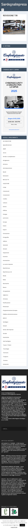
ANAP (4, 149)
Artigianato (6, 160)
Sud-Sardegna (7, 341)
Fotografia (6, 237)
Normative (6, 283)
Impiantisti (6, 252)
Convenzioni (6, 195)
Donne (4, 206)
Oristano (5, 299)
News (4, 279)
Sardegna (5, 322)
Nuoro (4, 287)
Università (5, 364)
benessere (5, 176)
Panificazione (6, 302)
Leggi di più (14, 527)
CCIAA (4, 187)
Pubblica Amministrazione (10, 314)
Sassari (5, 326)
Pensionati (6, 306)
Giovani (5, 249)
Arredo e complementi (9, 156)
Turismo (5, 360)
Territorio (5, 352)
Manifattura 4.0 (7, 272)
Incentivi (5, 256)
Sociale (5, 333)
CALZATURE (6, 183)
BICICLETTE (6, 179)
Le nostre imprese (8, 264)
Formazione (6, 233)
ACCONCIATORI (7, 141)
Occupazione (6, 291)
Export (5, 229)
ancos (4, 152)
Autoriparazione (7, 168)
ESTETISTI (5, 218)
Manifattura (6, 268)
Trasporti (5, 356)
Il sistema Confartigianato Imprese (11, 394)
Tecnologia (6, 349)
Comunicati (6, 191)
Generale (5, 245)
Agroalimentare (7, 145)
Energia (5, 214)
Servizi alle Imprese (8, 329)
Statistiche (6, 337)
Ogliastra (5, 295)
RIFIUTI (5, 318)
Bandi (4, 172)
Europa (5, 222)
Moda (4, 275)
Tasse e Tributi (7, 345)
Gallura (5, 241)
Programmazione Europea (10, 310)
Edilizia (5, 210)
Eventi (4, 226)
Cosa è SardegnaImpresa (8, 393)
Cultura (5, 202)
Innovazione (6, 260)
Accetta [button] (22, 525)
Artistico (5, 164)
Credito (5, 199)
